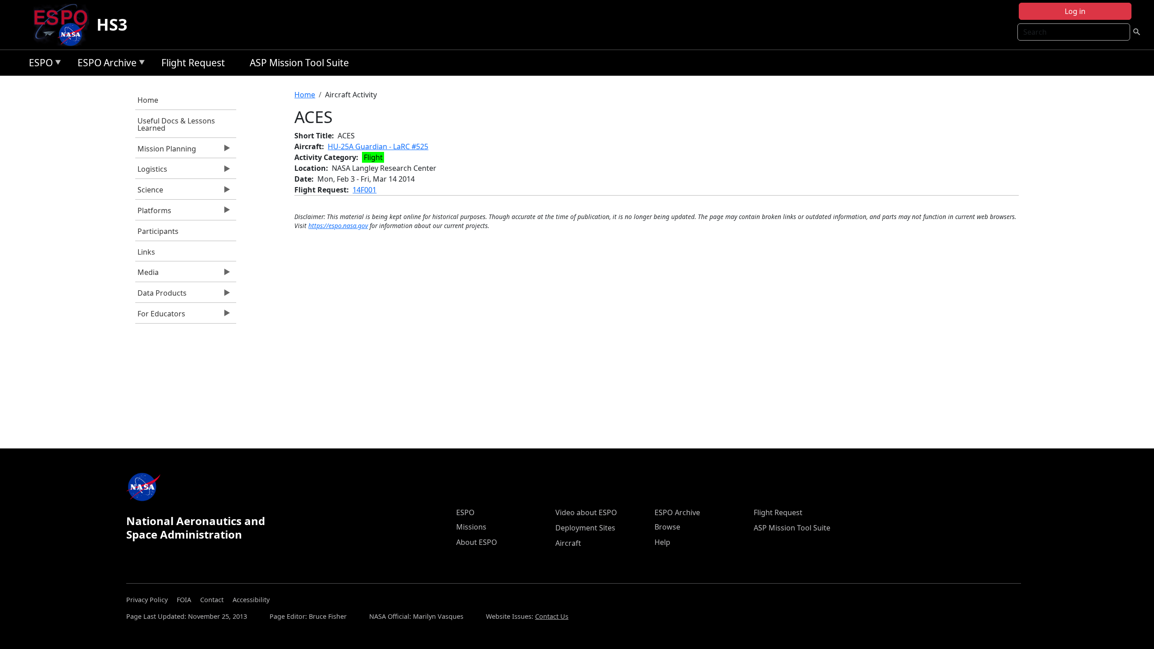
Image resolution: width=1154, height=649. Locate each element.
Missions (471, 527)
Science (149, 192)
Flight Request (193, 62)
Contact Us (551, 616)
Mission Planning (165, 151)
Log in (1075, 11)
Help (662, 542)
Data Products (161, 295)
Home (147, 100)
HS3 (112, 25)
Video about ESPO (586, 512)
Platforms (153, 213)
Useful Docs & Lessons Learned (176, 124)
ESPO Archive (105, 64)
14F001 (364, 190)
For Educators (160, 316)
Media (147, 274)
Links (146, 252)
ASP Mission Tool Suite (299, 62)
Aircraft (568, 543)
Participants (158, 231)
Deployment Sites (585, 528)
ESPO (38, 64)
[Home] (64, 24)
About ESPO (476, 542)
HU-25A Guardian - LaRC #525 (378, 146)
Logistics (151, 171)
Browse (667, 527)
